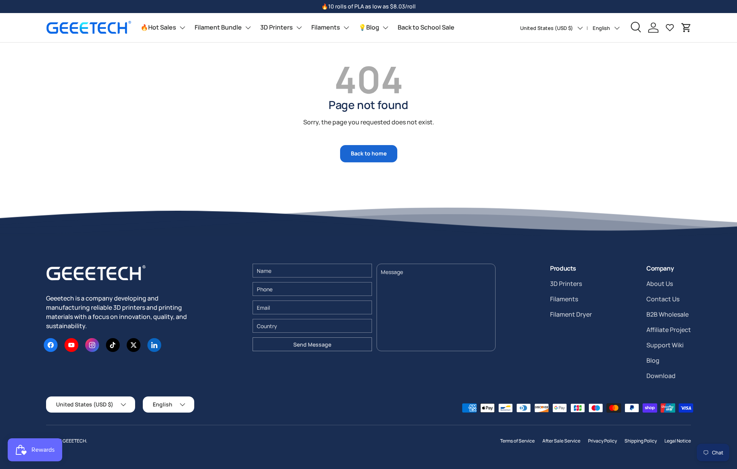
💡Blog (369, 27)
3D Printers (276, 27)
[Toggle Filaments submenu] (346, 27)
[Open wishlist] (670, 27)
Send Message (312, 344)
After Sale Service (561, 441)
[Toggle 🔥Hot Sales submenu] (182, 27)
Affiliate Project (668, 329)
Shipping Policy (641, 441)
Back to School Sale (426, 27)
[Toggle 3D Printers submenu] (299, 27)
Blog (652, 360)
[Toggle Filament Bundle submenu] (248, 27)
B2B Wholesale (667, 314)
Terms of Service (517, 441)
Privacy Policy (602, 441)
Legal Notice (677, 441)
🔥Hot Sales (158, 27)
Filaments (325, 27)
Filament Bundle (218, 27)
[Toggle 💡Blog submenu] (385, 27)
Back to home (369, 153)
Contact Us (662, 299)
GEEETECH (74, 441)
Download (661, 376)
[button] (686, 27)
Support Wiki (665, 345)
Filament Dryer (571, 314)
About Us (659, 283)
